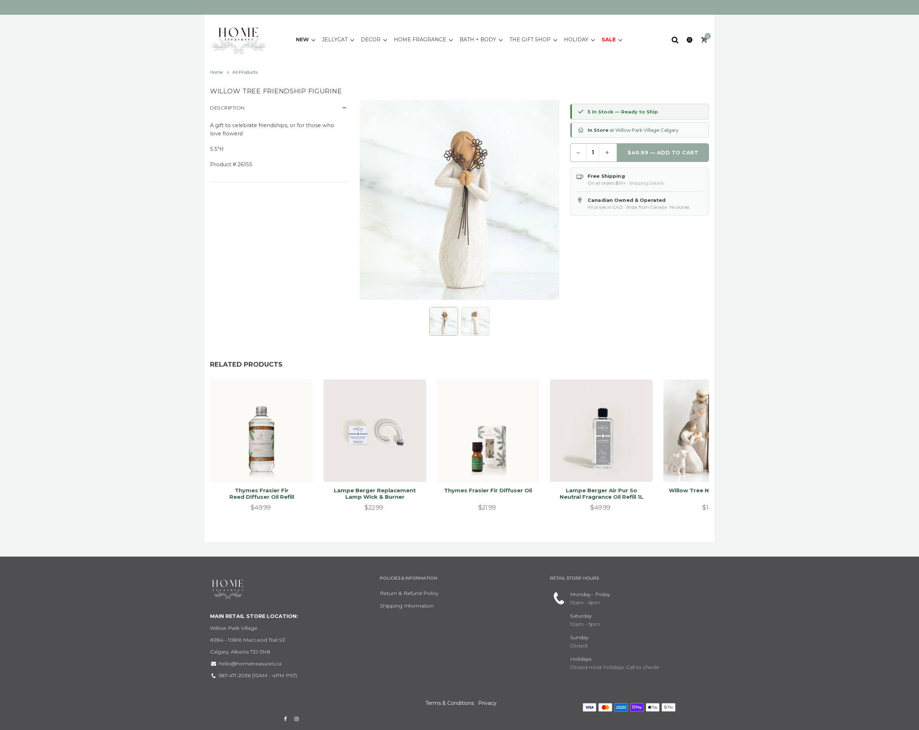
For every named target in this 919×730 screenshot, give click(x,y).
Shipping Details (646, 183)
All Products (244, 72)
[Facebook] (285, 719)
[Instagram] (296, 719)
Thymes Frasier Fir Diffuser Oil (488, 490)
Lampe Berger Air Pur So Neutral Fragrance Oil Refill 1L (601, 493)
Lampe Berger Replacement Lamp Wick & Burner (375, 493)
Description (227, 108)
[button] (443, 321)
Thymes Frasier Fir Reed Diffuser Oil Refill (261, 493)
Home (217, 72)
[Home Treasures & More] (238, 39)
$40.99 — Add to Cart (663, 152)
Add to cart (258, 467)
